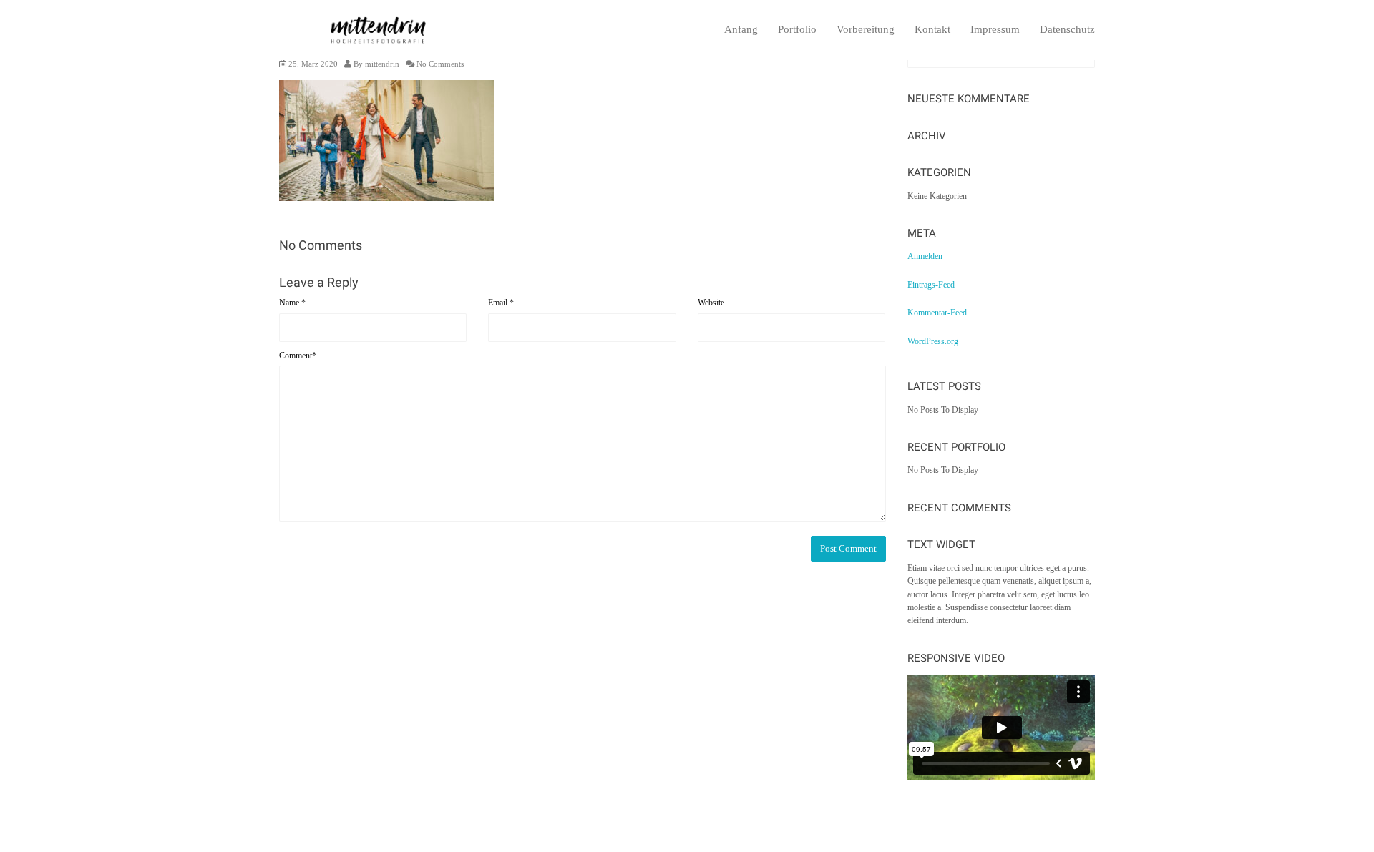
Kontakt (932, 29)
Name (292, 303)
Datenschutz (1067, 29)
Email (501, 303)
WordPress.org (932, 341)
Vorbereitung (866, 29)
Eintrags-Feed (931, 285)
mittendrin (382, 63)
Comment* (297, 356)
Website (711, 303)
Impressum (995, 29)
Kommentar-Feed (937, 313)
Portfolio (797, 29)
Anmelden (924, 256)
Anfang (741, 29)
